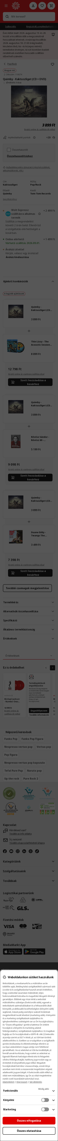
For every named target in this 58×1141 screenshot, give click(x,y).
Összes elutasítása (29, 1131)
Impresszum (21, 1082)
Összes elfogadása (29, 1120)
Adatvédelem (8, 1082)
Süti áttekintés (35, 1082)
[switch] (45, 1100)
